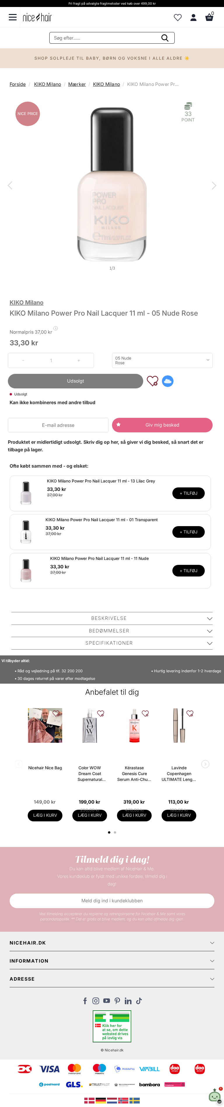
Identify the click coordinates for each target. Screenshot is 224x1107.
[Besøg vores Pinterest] (117, 1002)
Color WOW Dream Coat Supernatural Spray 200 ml (90, 773)
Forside (18, 84)
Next (213, 186)
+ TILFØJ (188, 493)
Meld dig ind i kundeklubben (112, 900)
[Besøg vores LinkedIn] (128, 1002)
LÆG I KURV (45, 815)
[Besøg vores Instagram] (96, 1002)
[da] (90, 1100)
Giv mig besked (162, 425)
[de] (101, 1100)
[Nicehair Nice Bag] (45, 725)
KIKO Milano (47, 84)
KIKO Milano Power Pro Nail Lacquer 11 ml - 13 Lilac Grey (101, 480)
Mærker (77, 84)
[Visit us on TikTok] (139, 1002)
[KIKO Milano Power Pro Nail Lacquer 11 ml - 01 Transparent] (26, 532)
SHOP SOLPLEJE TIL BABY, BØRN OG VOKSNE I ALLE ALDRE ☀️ (112, 58)
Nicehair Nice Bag (45, 767)
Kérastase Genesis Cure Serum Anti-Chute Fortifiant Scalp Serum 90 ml (134, 773)
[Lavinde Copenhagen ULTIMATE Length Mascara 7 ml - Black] (179, 725)
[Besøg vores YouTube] (106, 1002)
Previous (11, 186)
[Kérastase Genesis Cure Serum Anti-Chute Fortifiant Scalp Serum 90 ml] (134, 725)
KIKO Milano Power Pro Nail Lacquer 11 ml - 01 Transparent (102, 519)
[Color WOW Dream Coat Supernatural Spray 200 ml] (89, 725)
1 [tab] (109, 832)
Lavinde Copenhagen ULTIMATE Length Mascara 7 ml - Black (179, 773)
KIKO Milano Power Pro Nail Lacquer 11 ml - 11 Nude (99, 558)
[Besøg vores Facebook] (85, 1002)
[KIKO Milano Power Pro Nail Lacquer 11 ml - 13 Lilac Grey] (26, 493)
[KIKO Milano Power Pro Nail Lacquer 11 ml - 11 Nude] (26, 570)
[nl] (112, 1100)
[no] (124, 1100)
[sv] (135, 1100)
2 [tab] (115, 832)
